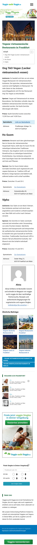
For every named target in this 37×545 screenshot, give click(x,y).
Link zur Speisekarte (22, 122)
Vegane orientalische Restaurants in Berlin (16, 365)
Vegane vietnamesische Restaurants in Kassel (17, 359)
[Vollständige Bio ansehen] (28, 305)
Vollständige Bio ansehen (17, 305)
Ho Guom (8, 59)
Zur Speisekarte (20, 187)
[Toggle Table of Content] (30, 52)
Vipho (6, 62)
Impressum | (5, 530)
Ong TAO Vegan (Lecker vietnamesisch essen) (17, 56)
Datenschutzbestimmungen (17, 530)
